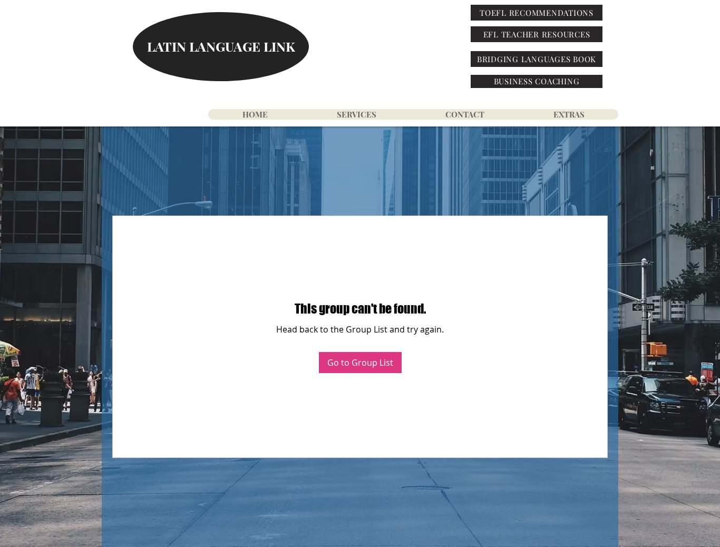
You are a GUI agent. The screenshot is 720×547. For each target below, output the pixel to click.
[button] (568, 114)
